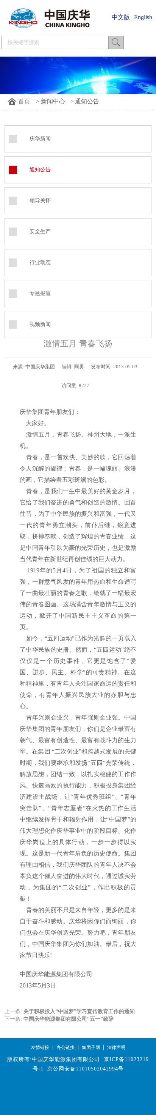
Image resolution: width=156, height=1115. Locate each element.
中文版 (121, 17)
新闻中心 (53, 101)
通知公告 (87, 101)
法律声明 (116, 1047)
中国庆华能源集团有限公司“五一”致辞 (68, 1019)
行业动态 (40, 262)
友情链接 (40, 1047)
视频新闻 (40, 324)
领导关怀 (40, 200)
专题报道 (40, 293)
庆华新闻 (40, 138)
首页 (24, 101)
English (143, 17)
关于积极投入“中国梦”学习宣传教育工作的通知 (79, 1011)
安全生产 (40, 231)
